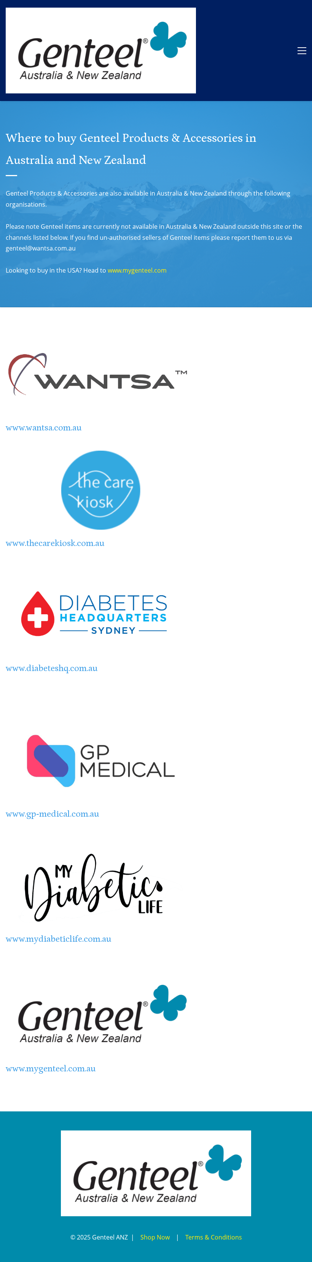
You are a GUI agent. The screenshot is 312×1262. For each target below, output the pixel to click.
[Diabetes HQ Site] (101, 580)
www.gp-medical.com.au (52, 814)
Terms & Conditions (213, 1237)
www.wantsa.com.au (44, 427)
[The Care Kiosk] (101, 455)
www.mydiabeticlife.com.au (58, 939)
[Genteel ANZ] (101, 976)
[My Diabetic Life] (101, 850)
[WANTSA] (101, 339)
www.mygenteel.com (137, 270)
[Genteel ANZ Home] (156, 1136)
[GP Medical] (101, 725)
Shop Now (155, 1237)
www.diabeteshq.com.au (52, 668)
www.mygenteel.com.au (51, 1068)
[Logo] (101, 50)
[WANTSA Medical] (128, 1237)
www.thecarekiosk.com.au (55, 543)
